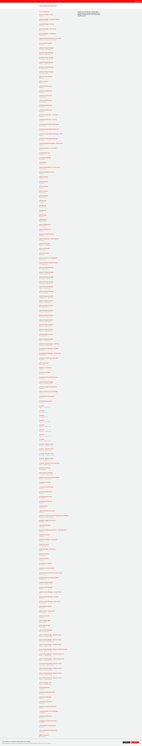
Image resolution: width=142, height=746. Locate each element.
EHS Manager (43, 200)
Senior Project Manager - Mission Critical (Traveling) (53, 649)
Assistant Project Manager (46, 48)
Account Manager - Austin (46, 14)
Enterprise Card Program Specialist (48, 358)
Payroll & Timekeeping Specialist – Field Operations (53, 530)
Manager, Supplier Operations (47, 520)
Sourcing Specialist (44, 687)
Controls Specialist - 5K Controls (48, 148)
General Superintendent (46, 472)
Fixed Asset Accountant (45, 401)
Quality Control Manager (46, 587)
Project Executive (44, 544)
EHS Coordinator (43, 177)
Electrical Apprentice (45, 224)
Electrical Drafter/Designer (46, 234)
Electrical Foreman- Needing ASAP (48, 258)
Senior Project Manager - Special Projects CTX (51, 654)
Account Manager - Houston (46, 24)
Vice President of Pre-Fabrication (48, 730)
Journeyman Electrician (45, 492)
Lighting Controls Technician (47, 511)
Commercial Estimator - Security (48, 119)
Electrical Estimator (44, 243)
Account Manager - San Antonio (47, 29)
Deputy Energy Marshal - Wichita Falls (49, 167)
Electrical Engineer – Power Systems (49, 239)
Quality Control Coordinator (47, 568)
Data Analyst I (43, 162)
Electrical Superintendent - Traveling (49, 344)
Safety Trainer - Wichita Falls (47, 611)
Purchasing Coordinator (45, 563)
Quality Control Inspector (46, 582)
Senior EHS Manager (44, 620)
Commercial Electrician (45, 86)
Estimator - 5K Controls (45, 367)
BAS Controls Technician (45, 76)
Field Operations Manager (46, 382)
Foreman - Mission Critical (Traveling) (49, 463)
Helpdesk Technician (45, 482)
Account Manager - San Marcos (47, 33)
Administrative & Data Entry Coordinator (50, 38)
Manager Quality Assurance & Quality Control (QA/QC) (54, 515)
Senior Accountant (44, 616)
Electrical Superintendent (46, 296)
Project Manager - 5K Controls (47, 549)
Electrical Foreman (44, 248)
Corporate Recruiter (44, 153)
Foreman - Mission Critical (46, 444)
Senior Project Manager (45, 630)
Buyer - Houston (43, 81)
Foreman (41, 406)
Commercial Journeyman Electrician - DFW (50, 134)
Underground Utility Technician (47, 721)
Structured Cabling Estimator (47, 692)
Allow (135, 742)
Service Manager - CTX (45, 682)
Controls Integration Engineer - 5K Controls (51, 143)
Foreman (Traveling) (44, 468)
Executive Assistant (44, 372)
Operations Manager (45, 525)
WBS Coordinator (44, 735)
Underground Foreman (45, 716)
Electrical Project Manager (46, 267)
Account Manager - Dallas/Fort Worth (49, 19)
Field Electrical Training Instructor (48, 377)
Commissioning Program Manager (48, 138)
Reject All (127, 742)
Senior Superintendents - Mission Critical (50, 663)
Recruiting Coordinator (45, 606)
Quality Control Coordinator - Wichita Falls (50, 573)
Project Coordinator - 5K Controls (48, 539)
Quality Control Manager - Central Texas (50, 592)
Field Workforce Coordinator (47, 396)
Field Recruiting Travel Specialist (48, 387)
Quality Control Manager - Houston (48, 596)
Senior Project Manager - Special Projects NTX (51, 659)
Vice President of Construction (47, 725)
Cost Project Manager (45, 157)
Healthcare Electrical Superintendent (49, 477)
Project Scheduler (44, 554)
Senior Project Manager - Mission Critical (50, 635)
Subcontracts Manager (45, 697)
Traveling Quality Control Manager (48, 711)
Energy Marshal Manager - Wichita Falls (50, 353)
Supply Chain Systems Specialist (48, 706)
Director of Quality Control (46, 172)
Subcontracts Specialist (45, 701)
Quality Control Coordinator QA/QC (48, 577)
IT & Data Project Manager (46, 487)
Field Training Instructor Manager (48, 391)
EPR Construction (44, 363)
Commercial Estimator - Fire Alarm (48, 115)
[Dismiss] (141, 740)
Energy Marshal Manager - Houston (48, 348)
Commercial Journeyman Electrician (49, 124)
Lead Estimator (43, 506)
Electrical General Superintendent (48, 262)
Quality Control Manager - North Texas (49, 601)
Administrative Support (45, 43)
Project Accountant (44, 534)
